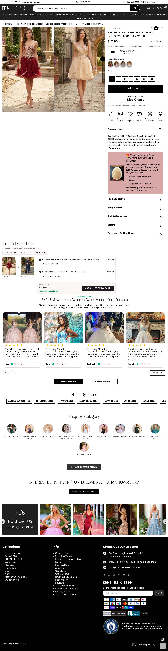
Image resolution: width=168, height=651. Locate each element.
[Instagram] (20, 7)
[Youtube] (24, 10)
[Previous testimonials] (5, 372)
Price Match (61, 579)
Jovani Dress (111, 401)
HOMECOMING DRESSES (11, 15)
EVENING (113, 15)
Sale (80, 15)
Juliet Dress (130, 401)
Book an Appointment (84, 491)
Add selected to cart (97, 288)
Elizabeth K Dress (44, 401)
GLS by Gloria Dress (89, 401)
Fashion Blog (62, 564)
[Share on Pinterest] (159, 28)
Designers (10, 568)
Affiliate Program (64, 585)
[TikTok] (24, 7)
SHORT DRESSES (126, 15)
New (7, 573)
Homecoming (12, 553)
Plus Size (9, 564)
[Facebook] (16, 7)
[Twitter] (16, 10)
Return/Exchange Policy (68, 559)
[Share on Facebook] (152, 28)
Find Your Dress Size (66, 576)
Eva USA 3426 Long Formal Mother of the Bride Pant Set (64, 272)
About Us (60, 568)
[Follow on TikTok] (129, 574)
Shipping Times (63, 556)
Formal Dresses (11, 23)
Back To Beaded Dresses (86, 467)
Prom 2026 (11, 556)
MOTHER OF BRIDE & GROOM (50, 15)
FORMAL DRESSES (29, 15)
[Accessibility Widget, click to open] (163, 640)
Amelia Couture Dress (19, 401)
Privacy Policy (62, 591)
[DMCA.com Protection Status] (114, 613)
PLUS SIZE (138, 15)
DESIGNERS (161, 15)
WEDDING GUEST (69, 15)
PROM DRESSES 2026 (84, 18)
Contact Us (61, 553)
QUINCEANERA (91, 15)
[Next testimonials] (12, 372)
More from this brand (116, 28)
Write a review (68, 381)
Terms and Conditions (67, 594)
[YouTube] (27, 527)
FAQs (58, 562)
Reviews (59, 582)
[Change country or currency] (148, 8)
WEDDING (103, 15)
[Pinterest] (20, 10)
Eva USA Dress (66, 401)
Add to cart (135, 88)
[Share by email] (162, 28)
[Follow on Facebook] (104, 574)
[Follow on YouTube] (124, 574)
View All (157, 373)
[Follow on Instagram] (114, 574)
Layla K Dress (149, 401)
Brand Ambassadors (66, 588)
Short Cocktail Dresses (32, 23)
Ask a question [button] (103, 381)
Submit (159, 593)
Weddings (10, 562)
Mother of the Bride (16, 576)
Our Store (60, 570)
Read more (9, 360)
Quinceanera (12, 579)
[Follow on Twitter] (109, 574)
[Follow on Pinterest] (119, 574)
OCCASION (150, 15)
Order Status (62, 573)
